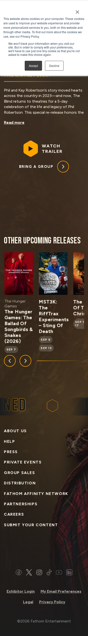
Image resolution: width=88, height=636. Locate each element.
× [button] (77, 10)
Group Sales (19, 472)
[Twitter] (29, 573)
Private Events (23, 462)
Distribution (20, 483)
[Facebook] (19, 573)
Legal (28, 602)
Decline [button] (54, 66)
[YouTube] (59, 573)
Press (11, 451)
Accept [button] (33, 66)
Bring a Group (36, 166)
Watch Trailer (52, 148)
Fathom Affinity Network (36, 493)
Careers (14, 514)
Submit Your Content (31, 525)
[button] (10, 361)
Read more (14, 122)
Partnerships (20, 504)
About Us (15, 431)
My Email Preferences (61, 591)
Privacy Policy (52, 602)
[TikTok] (49, 573)
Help (9, 441)
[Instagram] (39, 573)
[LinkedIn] (69, 573)
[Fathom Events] (44, 550)
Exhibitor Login (21, 591)
